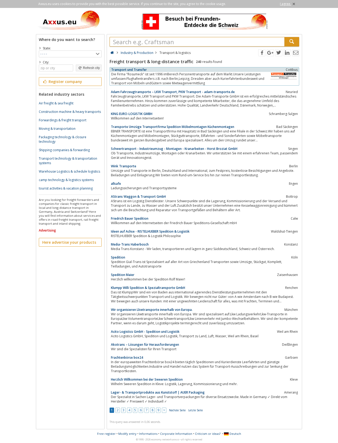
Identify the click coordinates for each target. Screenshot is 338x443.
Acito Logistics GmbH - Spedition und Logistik (145, 331)
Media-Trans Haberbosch (130, 244)
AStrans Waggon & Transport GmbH (138, 196)
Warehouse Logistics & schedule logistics (69, 171)
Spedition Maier (122, 275)
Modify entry (127, 434)
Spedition (118, 257)
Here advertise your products (69, 242)
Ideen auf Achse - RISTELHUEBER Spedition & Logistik (150, 231)
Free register (106, 434)
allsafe (116, 183)
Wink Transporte (123, 166)
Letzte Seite (195, 410)
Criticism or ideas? (207, 434)
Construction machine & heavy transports (70, 111)
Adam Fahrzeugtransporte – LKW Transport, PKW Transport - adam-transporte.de (173, 92)
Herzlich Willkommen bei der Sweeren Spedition (147, 379)
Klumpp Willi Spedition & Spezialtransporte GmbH (148, 287)
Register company (65, 81)
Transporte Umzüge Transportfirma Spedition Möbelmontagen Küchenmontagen (172, 126)
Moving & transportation (57, 128)
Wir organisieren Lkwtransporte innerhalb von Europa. (152, 309)
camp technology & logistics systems (66, 180)
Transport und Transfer (129, 69)
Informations (148, 434)
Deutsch (235, 434)
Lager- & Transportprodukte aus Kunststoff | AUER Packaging (158, 392)
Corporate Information (176, 434)
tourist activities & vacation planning (66, 188)
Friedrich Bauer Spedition (129, 218)
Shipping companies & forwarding (64, 150)
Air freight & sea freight (56, 103)
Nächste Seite (177, 410)
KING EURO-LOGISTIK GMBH (131, 114)
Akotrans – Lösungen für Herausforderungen (145, 344)
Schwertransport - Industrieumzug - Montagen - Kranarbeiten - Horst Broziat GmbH (174, 148)
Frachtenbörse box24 (127, 357)
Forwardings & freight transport (62, 120)
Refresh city (91, 68)
